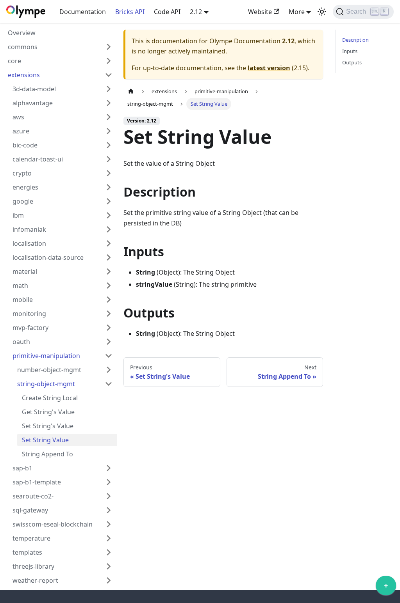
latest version (269, 68)
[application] (386, 587)
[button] (60, 47)
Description (355, 39)
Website (260, 11)
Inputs (349, 51)
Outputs (352, 62)
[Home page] (130, 91)
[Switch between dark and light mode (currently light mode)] (322, 11)
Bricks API (130, 11)
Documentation (82, 11)
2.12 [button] (196, 11)
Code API (167, 11)
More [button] (297, 11)
